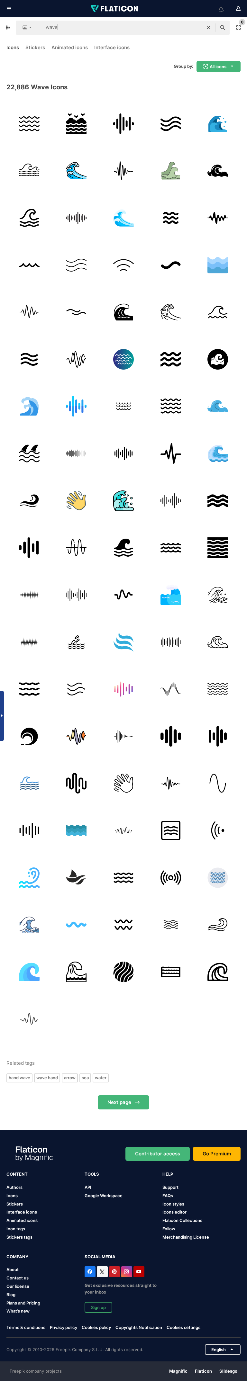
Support (170, 1187)
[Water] (76, 642)
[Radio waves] (76, 547)
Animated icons (69, 47)
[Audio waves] (123, 689)
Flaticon (203, 1371)
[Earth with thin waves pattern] (123, 971)
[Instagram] (126, 1271)
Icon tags (15, 1228)
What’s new (18, 1311)
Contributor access (157, 1154)
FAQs (167, 1195)
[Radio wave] (217, 830)
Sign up (98, 1307)
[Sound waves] (76, 217)
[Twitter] (102, 1271)
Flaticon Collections (182, 1220)
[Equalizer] (123, 453)
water (100, 1077)
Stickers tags (19, 1237)
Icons (12, 47)
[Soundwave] (170, 642)
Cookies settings (183, 1327)
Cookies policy (96, 1327)
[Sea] (76, 123)
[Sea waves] (29, 406)
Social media (100, 1256)
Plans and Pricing (23, 1302)
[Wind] (170, 123)
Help (167, 1174)
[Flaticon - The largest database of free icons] (115, 8)
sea (85, 1077)
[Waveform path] (29, 547)
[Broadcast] (170, 877)
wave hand (47, 1077)
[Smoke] (76, 689)
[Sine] (217, 783)
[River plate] (29, 359)
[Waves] (217, 123)
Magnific (178, 1371)
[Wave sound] (123, 123)
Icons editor (174, 1212)
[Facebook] (90, 1271)
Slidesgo (228, 1371)
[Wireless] (123, 265)
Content (17, 1174)
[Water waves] (29, 123)
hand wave (19, 1077)
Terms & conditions (25, 1327)
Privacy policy (63, 1327)
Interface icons (112, 47)
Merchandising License (185, 1237)
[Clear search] (208, 28)
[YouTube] (138, 1271)
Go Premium (217, 1154)
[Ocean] (123, 359)
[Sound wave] (76, 359)
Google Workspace (104, 1195)
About (12, 1269)
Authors (14, 1187)
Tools (92, 1174)
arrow (70, 1077)
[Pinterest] (114, 1271)
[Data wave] (170, 689)
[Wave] (29, 170)
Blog (10, 1294)
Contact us (17, 1277)
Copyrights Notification (138, 1327)
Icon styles (173, 1203)
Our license (17, 1286)
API (88, 1187)
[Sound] (170, 453)
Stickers (35, 47)
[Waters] (170, 971)
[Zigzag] (76, 924)
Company (17, 1256)
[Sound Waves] (217, 736)
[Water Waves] (29, 689)
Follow (168, 1228)
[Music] (123, 170)
